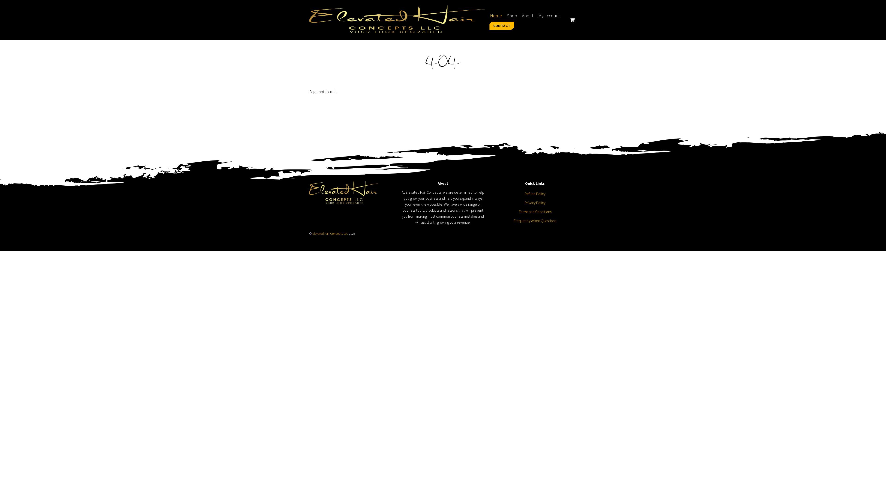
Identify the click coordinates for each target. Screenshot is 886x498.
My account (549, 15)
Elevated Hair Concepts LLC (330, 234)
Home (496, 15)
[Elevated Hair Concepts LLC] (397, 30)
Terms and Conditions (535, 211)
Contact (502, 25)
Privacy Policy (535, 202)
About (527, 15)
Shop (512, 15)
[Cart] (572, 20)
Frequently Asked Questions (535, 220)
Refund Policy (535, 193)
